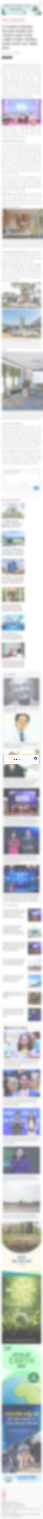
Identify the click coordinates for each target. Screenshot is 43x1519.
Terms (36, 762)
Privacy (33, 762)
